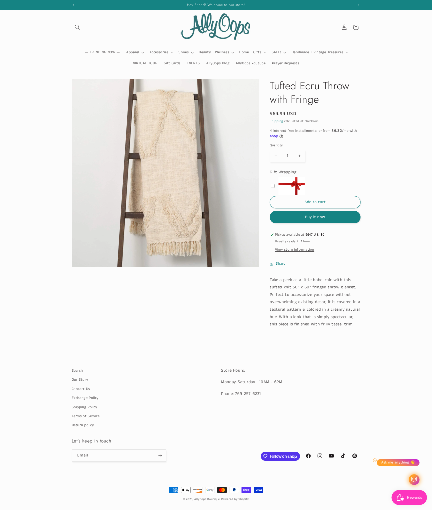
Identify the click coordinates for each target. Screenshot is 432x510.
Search (77, 370)
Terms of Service (86, 416)
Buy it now (315, 217)
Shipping (276, 121)
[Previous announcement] (73, 5)
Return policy (83, 425)
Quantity (276, 145)
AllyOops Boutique (207, 499)
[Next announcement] (358, 5)
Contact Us (81, 388)
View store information (294, 249)
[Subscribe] (160, 455)
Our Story (80, 379)
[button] (77, 27)
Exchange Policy (85, 397)
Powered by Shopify (235, 499)
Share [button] (280, 263)
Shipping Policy (84, 407)
